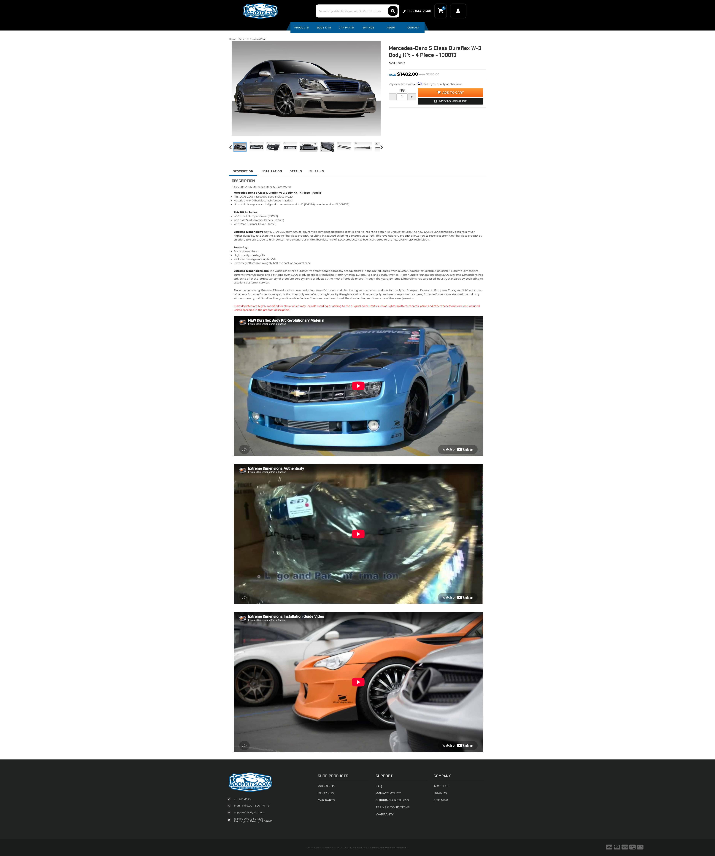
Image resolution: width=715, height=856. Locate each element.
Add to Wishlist (453, 101)
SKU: (392, 63)
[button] (357, 10)
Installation (271, 171)
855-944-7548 (419, 11)
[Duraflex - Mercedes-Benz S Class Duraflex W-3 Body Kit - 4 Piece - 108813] (306, 88)
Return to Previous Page (252, 39)
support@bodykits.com (249, 812)
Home (232, 39)
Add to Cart (453, 92)
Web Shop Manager (396, 847)
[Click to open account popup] (458, 11)
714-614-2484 (242, 798)
